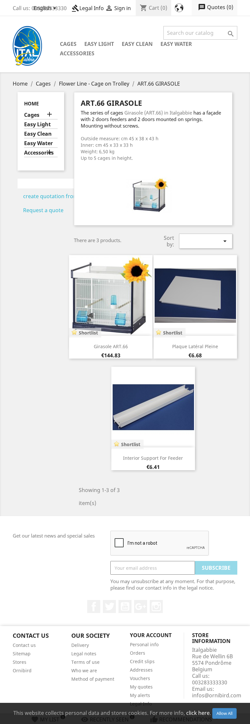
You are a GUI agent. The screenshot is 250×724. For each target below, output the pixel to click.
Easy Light (99, 44)
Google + (140, 606)
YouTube (125, 606)
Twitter (109, 606)
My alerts (140, 695)
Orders (137, 653)
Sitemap (22, 653)
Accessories (77, 53)
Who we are (84, 670)
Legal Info (88, 8)
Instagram (156, 606)
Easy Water (176, 44)
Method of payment (92, 679)
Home (31, 103)
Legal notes (83, 653)
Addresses (141, 670)
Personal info (144, 644)
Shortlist (88, 333)
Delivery (80, 645)
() (215, 7)
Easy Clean (137, 44)
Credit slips (142, 661)
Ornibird (22, 670)
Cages (68, 44)
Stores (19, 662)
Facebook (93, 606)
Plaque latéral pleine (195, 346)
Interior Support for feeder (153, 458)
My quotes (141, 687)
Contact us (24, 645)
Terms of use (85, 662)
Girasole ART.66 (111, 346)
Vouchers (140, 678)
